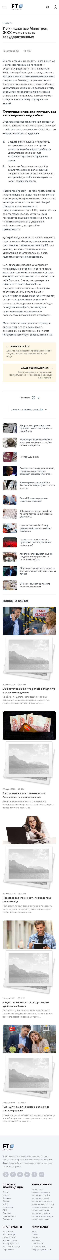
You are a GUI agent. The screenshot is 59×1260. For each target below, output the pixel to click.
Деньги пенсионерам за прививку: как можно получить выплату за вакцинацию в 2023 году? (29, 351)
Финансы (7, 1198)
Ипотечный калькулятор (43, 1207)
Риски (34, 1231)
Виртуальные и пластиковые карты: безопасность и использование (24, 795)
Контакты (36, 1237)
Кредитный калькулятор (43, 1204)
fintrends (16, 7)
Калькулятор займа (41, 1213)
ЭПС (5, 1210)
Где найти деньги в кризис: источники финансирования (26, 1108)
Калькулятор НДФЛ (41, 1195)
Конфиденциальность (41, 1249)
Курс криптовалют (11, 1246)
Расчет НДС (37, 1189)
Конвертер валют (11, 1243)
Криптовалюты (9, 1216)
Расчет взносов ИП (41, 1210)
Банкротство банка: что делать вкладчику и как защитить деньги (29, 690)
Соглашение (37, 1243)
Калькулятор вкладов (42, 1201)
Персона (7, 1213)
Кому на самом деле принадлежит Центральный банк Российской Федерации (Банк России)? (31, 373)
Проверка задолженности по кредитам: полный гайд (27, 899)
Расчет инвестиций (41, 1219)
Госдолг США (9, 1237)
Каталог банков (10, 1240)
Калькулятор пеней (40, 1198)
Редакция (36, 1240)
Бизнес (6, 1201)
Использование (39, 1246)
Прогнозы (7, 1219)
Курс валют (8, 1231)
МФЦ (5, 1204)
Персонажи (8, 1249)
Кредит (6, 1195)
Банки (5, 1192)
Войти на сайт (55, 7)
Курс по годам (9, 1234)
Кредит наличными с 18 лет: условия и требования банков (26, 1004)
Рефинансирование (41, 1192)
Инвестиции (8, 1207)
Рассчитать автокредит (43, 1216)
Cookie (35, 1234)
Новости (7, 23)
